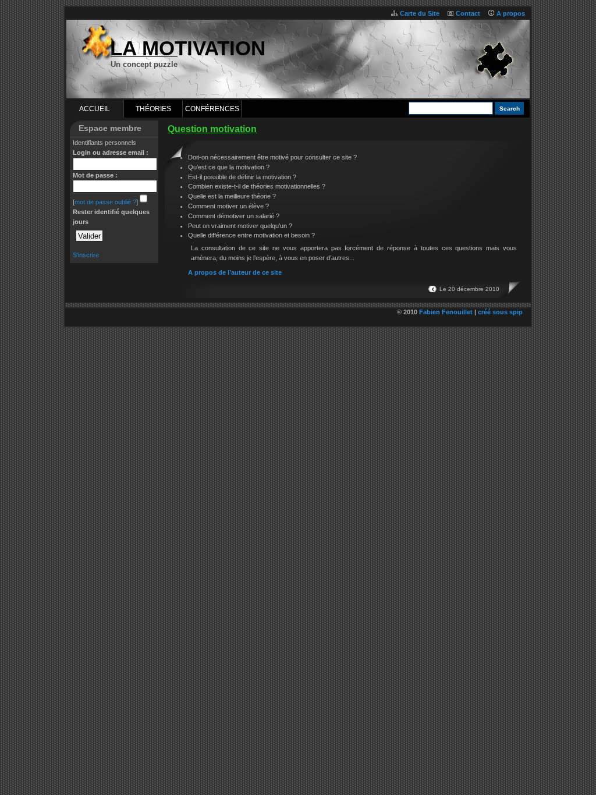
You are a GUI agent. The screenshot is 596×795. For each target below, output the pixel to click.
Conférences (212, 109)
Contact (468, 13)
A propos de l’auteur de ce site (235, 272)
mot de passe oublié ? (105, 201)
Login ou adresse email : (110, 152)
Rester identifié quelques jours (111, 216)
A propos (510, 13)
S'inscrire (86, 254)
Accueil (94, 109)
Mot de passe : (95, 175)
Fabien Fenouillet (446, 311)
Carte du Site (419, 13)
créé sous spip (500, 311)
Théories (153, 109)
